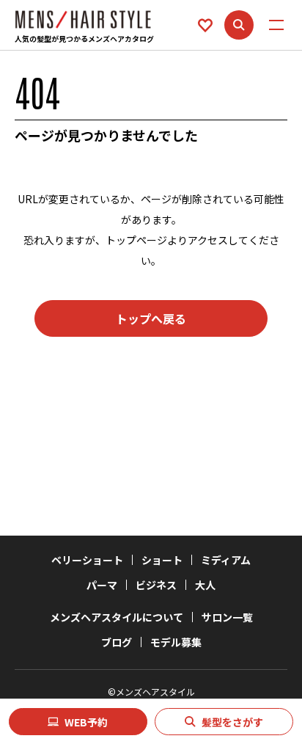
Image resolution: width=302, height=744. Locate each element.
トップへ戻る (151, 318)
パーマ (101, 585)
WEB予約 (86, 722)
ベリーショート (87, 560)
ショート (162, 560)
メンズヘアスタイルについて (116, 617)
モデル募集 (176, 642)
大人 (205, 585)
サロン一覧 (227, 617)
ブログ (116, 642)
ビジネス (156, 585)
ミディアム (226, 560)
